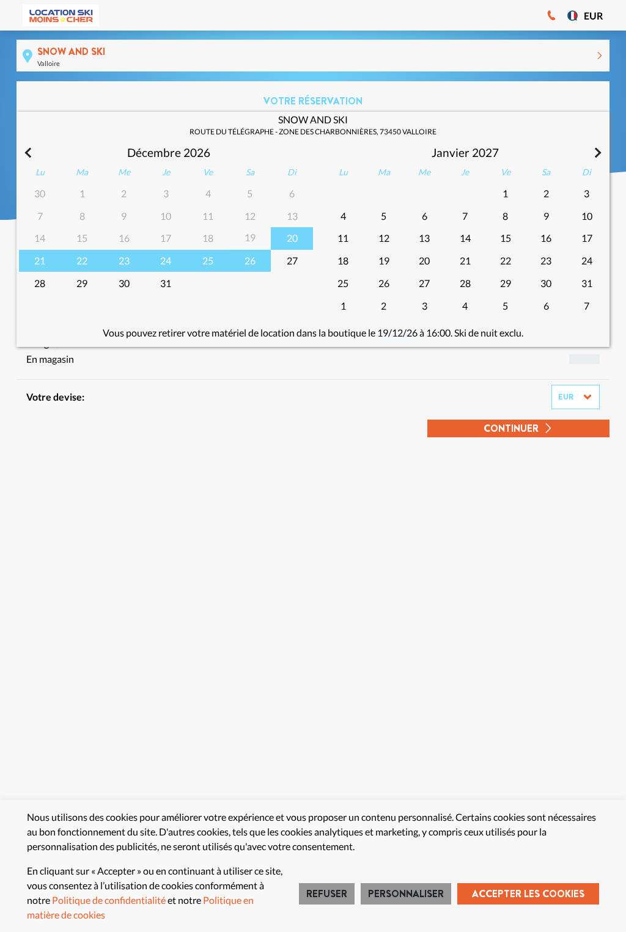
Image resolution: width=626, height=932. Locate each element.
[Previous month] (29, 152)
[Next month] (597, 152)
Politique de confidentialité (109, 900)
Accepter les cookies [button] (528, 894)
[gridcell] (292, 238)
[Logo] (61, 15)
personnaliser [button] (406, 894)
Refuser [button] (326, 894)
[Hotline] (551, 15)
